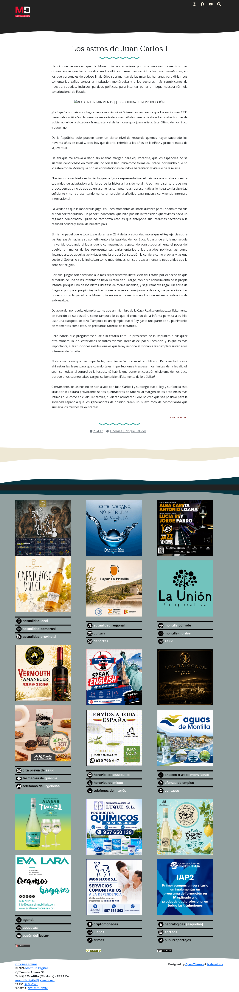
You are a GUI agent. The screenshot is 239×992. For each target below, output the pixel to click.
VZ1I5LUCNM (38, 988)
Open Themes (194, 964)
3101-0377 (31, 984)
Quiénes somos (26, 964)
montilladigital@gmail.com (35, 980)
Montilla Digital (36, 968)
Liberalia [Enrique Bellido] (128, 431)
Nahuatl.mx (215, 964)
